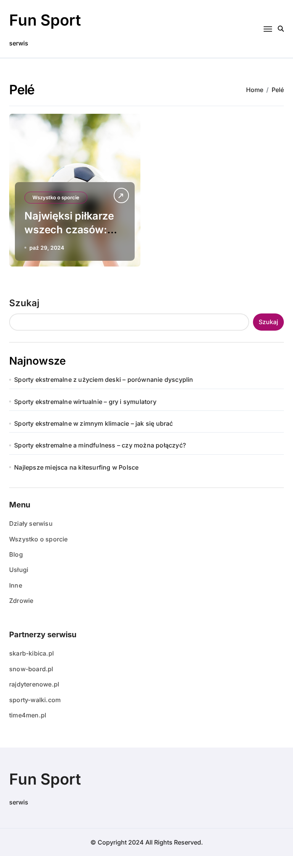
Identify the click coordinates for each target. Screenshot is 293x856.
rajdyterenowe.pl (34, 684)
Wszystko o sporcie (55, 197)
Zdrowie (21, 600)
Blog (16, 554)
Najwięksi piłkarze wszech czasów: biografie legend (69, 229)
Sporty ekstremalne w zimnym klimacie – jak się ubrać (93, 423)
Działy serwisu (31, 523)
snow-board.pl (31, 669)
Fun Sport (45, 20)
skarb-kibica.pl (31, 653)
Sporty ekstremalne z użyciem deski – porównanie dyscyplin (103, 379)
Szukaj (24, 302)
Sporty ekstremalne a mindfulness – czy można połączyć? (100, 445)
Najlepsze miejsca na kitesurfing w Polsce (76, 467)
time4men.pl (27, 715)
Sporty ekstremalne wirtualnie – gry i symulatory (85, 401)
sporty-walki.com (35, 700)
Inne (15, 585)
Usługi (18, 569)
